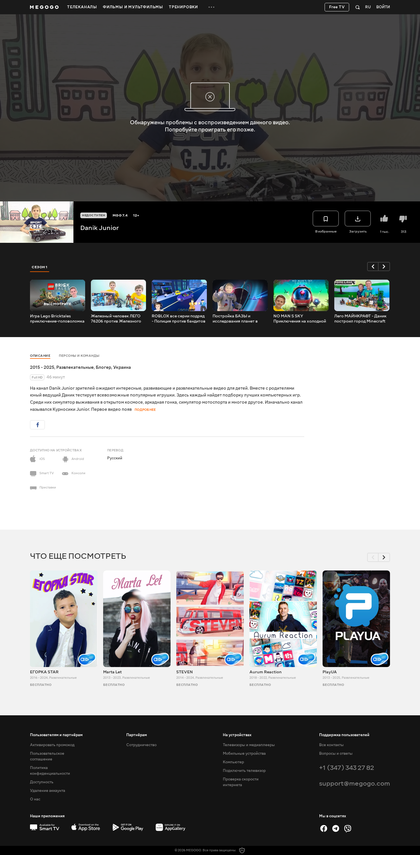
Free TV (337, 7)
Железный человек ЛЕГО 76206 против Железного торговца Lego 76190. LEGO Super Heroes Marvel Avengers (118, 319)
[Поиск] (357, 7)
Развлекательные (75, 367)
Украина (122, 367)
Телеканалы (82, 7)
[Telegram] (335, 828)
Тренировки (183, 7)
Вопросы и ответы (336, 753)
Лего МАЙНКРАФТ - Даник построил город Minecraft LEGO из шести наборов (360, 319)
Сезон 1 (40, 267)
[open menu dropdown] (211, 7)
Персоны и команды (79, 356)
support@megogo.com (354, 783)
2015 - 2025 (42, 367)
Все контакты (331, 745)
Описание (40, 356)
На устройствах (237, 735)
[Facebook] (323, 828)
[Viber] (347, 828)
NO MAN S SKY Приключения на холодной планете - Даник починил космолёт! (299, 319)
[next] (384, 266)
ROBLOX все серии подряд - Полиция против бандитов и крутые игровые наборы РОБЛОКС (178, 319)
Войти (383, 7)
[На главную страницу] (44, 7)
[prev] (373, 266)
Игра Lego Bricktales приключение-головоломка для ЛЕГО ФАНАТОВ (57, 319)
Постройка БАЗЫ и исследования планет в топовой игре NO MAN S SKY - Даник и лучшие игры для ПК (239, 319)
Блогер (103, 367)
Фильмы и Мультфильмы (133, 7)
